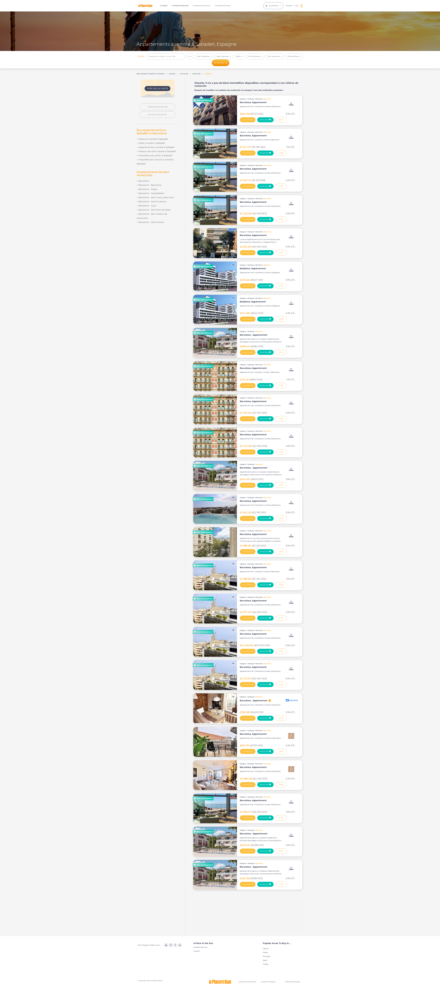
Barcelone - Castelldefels (151, 193)
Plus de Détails (247, 120)
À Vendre (164, 6)
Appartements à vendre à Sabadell (156, 147)
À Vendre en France (223, 6)
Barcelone (143, 181)
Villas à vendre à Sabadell (151, 143)
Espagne (243, 99)
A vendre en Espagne (180, 6)
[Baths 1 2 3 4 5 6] (239, 56)
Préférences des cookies (292, 982)
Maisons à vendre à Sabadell (153, 139)
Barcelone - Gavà (147, 205)
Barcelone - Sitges (147, 189)
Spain (265, 960)
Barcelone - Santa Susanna (152, 201)
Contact (196, 951)
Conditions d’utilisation (268, 982)
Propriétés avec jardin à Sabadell (155, 155)
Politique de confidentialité (247, 982)
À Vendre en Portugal (202, 6)
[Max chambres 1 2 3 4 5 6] (224, 56)
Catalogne (250, 99)
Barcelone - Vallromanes (151, 222)
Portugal (266, 956)
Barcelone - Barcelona (149, 185)
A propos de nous (200, 947)
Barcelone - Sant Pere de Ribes (154, 210)
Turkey (265, 964)
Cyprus (265, 949)
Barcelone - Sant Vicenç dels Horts (156, 197)
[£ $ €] (190, 56)
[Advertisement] (157, 245)
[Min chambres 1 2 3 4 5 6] (204, 56)
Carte (281, 120)
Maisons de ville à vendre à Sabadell (157, 151)
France (265, 952)
